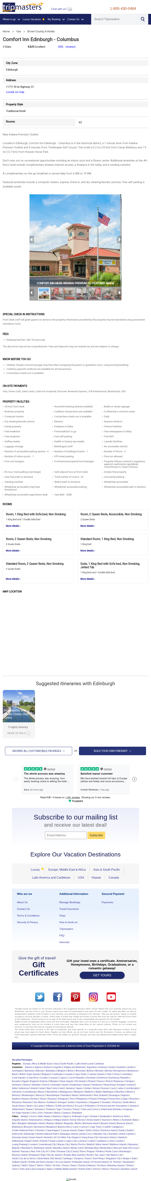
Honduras (97, 1084)
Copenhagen (52, 1130)
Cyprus (63, 1077)
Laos (113, 1088)
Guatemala (75, 1084)
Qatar (125, 1099)
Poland (92, 1099)
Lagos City (71, 1141)
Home (6, 31)
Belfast (58, 1123)
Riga (43, 1155)
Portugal (102, 1099)
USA (81, 877)
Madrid (90, 1144)
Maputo (16, 1148)
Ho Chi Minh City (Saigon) (67, 1137)
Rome (90, 1155)
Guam (65, 1084)
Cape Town (95, 1127)
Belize (71, 1070)
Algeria (38, 1067)
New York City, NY (40, 1151)
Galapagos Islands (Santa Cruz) (75, 1134)
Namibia (65, 1095)
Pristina (100, 1151)
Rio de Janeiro (54, 1155)
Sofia (133, 1158)
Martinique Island (42, 1148)
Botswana (132, 1070)
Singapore (94, 1102)
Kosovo (105, 1088)
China (116, 1074)
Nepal (75, 1095)
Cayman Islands (96, 1074)
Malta (98, 1091)
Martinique (108, 1091)
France (100, 1081)
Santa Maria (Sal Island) (49, 1158)
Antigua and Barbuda (74, 1067)
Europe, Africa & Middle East (37, 1063)
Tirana (65, 1165)
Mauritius (120, 1091)
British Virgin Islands (30, 1074)
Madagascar (65, 1091)
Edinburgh (29, 1134)
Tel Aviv (56, 1165)
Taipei (32, 1165)
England (34, 1081)
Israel (42, 1088)
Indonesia (24, 1088)
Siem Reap (98, 1158)
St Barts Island (19, 1162)
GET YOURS (102, 975)
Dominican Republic (119, 1077)
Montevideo (106, 1148)
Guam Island (35, 1137)
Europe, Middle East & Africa (67, 869)
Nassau (25, 1151)
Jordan (87, 1088)
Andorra (47, 1067)
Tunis (14, 1169)
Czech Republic (77, 1077)
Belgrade (68, 1123)
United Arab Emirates (111, 1109)
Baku (135, 1120)
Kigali (28, 1141)
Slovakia (105, 1102)
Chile (109, 1074)
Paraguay (63, 1099)
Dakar (81, 1130)
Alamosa (56, 1116)
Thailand (50, 1109)
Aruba (112, 1067)
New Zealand (100, 1095)
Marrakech (26, 1148)
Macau (41, 1091)
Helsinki (48, 1137)
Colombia (126, 1074)
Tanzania (39, 1109)
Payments (107, 902)
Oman (43, 1099)
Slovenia (116, 1102)
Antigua (48, 1120)
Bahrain (40, 1070)
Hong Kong (109, 1084)
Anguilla (57, 1067)
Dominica (102, 1077)
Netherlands (86, 1095)
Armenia (102, 1067)
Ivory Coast (58, 1088)
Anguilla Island (19, 1120)
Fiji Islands (80, 1081)
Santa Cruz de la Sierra (23, 1158)
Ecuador (16, 1081)
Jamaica (70, 1088)
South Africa (129, 1102)
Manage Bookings (69, 902)
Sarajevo (78, 1158)
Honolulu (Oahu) (107, 1137)
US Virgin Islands (20, 1113)
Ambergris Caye (80, 1116)
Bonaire (99, 1070)
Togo (58, 1109)
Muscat (117, 1148)
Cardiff (106, 1127)
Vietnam (48, 1113)
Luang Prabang (20, 1144)
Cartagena (117, 1127)
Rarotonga (124, 1151)
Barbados (51, 1070)
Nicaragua (114, 1095)
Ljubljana (101, 1141)
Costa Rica (32, 1077)
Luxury (36, 869)
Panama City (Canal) (67, 1151)
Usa (18, 31)
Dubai (122, 1130)
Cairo (75, 1127)
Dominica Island (109, 1130)
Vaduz (49, 1169)
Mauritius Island (61, 1148)
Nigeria (125, 1095)
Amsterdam (105, 1116)
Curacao (53, 1077)
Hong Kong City (90, 1137)
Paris (82, 1151)
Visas (62, 915)
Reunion (134, 1099)
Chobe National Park (22, 1130)
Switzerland (18, 1109)
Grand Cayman (126, 1134)
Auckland (126, 1120)
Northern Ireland (20, 1099)
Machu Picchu (78, 1144)
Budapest (51, 1127)
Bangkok (22, 1123)
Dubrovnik (17, 1134)
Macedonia (52, 1091)
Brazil (15, 1074)
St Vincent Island (99, 1162)
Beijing (50, 1123)
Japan (79, 1088)
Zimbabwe (77, 1113)
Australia (121, 1067)
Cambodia (57, 1074)
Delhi (88, 1130)
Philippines (81, 1099)
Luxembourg (29, 1091)
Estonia (44, 1081)
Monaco (16, 1095)
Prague (90, 1151)
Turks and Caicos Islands (32, 1169)
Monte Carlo (77, 1148)
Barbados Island (36, 1123)
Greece (46, 1084)
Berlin (78, 1123)
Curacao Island (68, 1130)
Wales (57, 1113)
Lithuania (16, 1091)
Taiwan (29, 1109)
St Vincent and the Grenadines (112, 1106)
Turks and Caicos (90, 1109)
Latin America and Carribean (89, 1063)
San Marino (39, 1102)
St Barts (49, 1106)
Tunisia (67, 1109)
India (14, 1088)
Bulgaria (46, 1074)
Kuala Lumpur (57, 1141)
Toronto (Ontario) (86, 1165)
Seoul (88, 1158)
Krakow (44, 1141)
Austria (130, 1067)
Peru (72, 1099)
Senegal (61, 1102)
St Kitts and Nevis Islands (40, 1162)
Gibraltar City (99, 1134)
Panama (52, 1099)
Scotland (51, 1102)
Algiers (66, 1116)
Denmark (91, 1077)
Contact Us (23, 908)
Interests (64, 942)
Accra (33, 1116)
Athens (116, 1120)
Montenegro (28, 1095)
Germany (16, 1084)
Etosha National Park (47, 1134)
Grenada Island (19, 1137)
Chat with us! (59, 9)
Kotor (35, 1141)
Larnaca (82, 1141)
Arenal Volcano (77, 1120)
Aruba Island (93, 1120)
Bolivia (90, 1070)
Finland (91, 1081)
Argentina (91, 1067)
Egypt (25, 1081)
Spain (29, 1106)
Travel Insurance (69, 908)
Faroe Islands (66, 1081)
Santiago (67, 1158)
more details (18, 733)
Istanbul (122, 1137)
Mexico (130, 1091)
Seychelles (81, 1102)
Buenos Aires (64, 1127)
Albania (29, 1067)
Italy (49, 1088)
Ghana (26, 1084)
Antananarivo (35, 1120)
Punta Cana (111, 1151)
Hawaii (96, 877)
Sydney (16, 1165)
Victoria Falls (84, 1169)
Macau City (63, 1144)
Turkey (75, 1109)
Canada (113, 877)
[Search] (142, 18)
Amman (94, 1116)
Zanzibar (124, 1169)
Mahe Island (102, 1144)
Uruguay (127, 1109)
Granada (112, 1134)
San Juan (99, 1155)
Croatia (43, 1077)
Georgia (129, 1081)
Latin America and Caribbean (51, 877)
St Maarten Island (80, 1162)
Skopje (125, 1158)
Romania (16, 1102)
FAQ (61, 935)
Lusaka (33, 1144)
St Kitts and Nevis (64, 1106)
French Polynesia (114, 1081)
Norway (34, 1099)
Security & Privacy (27, 922)
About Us (22, 902)
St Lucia (78, 1106)
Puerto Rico (114, 1099)
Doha (96, 1130)
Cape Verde (80, 1074)
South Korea (18, 1106)
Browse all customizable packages (39, 750)
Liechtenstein (132, 1088)
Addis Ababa (44, 1116)
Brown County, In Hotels (41, 31)
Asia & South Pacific (106, 869)
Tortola (129, 1165)
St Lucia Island (62, 1162)
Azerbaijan (17, 1070)
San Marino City (114, 1155)
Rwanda (27, 1102)
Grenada (55, 1084)
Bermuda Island (91, 1123)
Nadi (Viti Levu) (130, 1148)
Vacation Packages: (22, 1060)
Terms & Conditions (28, 915)
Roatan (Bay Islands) (74, 1155)
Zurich (134, 1169)
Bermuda (80, 1070)
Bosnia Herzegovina (115, 1070)
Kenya (96, 1088)
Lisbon (91, 1141)
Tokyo (73, 1165)
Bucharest (39, 1127)
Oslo (53, 1151)
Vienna (96, 1169)
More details (13, 525)
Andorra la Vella (121, 1116)
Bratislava (17, 1127)
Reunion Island (19, 1155)
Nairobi (15, 1151)
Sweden (133, 1106)
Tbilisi (48, 1165)
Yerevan (114, 1169)
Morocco (40, 1095)
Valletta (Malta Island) (65, 1169)
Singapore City (113, 1158)
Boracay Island (124, 1123)
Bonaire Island (108, 1123)
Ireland (34, 1088)
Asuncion (106, 1120)
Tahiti (24, 1165)
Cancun (84, 1127)
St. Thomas (115, 1162)
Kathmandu (18, 1141)
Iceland (131, 1084)
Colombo (39, 1130)
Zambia (66, 1113)
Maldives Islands (118, 1144)
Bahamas (29, 1070)
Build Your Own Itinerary (112, 750)
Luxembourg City (47, 1144)
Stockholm (128, 1162)
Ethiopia (54, 1081)
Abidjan (24, 1116)
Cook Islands (18, 1077)
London (119, 1141)
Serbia (71, 1102)
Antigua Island (61, 1120)
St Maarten (89, 1106)
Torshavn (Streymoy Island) (110, 1165)
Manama (132, 1144)
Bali (14, 1123)
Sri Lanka (39, 1106)
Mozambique (52, 1095)
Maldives (89, 1091)
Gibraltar (36, 1084)
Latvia (120, 1088)
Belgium (61, 1070)
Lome (111, 1141)
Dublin (130, 1130)
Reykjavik (34, 1155)
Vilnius (105, 1169)
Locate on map (15, 92)
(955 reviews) (67, 46)
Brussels (28, 1127)
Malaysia (78, 1091)
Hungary (121, 1084)
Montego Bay (91, 1148)
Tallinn (39, 1165)
